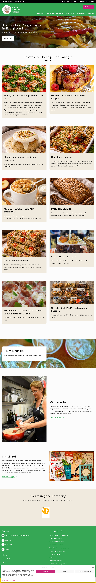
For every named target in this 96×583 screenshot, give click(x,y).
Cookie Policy (5, 580)
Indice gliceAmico (56, 560)
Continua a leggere (56, 417)
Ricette (58, 13)
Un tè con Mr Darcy (56, 554)
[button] (93, 567)
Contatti (91, 13)
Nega (64, 571)
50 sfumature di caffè (57, 541)
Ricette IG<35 (6, 559)
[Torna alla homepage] (11, 9)
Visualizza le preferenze (84, 571)
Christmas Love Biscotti (57, 551)
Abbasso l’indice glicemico (58, 564)
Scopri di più (8, 38)
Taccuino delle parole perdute (60, 548)
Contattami (88, 7)
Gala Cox (53, 557)
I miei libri (50, 13)
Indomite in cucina (56, 538)
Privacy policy (12, 580)
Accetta (45, 571)
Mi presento (39, 13)
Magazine (80, 13)
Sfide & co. (69, 13)
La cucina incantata (56, 545)
